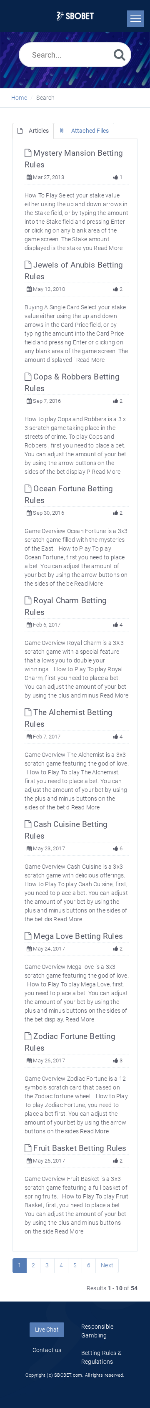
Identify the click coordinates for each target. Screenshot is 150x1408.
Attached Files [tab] (90, 130)
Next (107, 1265)
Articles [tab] (39, 130)
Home (19, 97)
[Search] (119, 54)
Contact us (47, 1350)
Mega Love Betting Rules (77, 936)
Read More (108, 248)
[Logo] (75, 16)
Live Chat (47, 1329)
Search (45, 97)
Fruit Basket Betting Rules (78, 1148)
